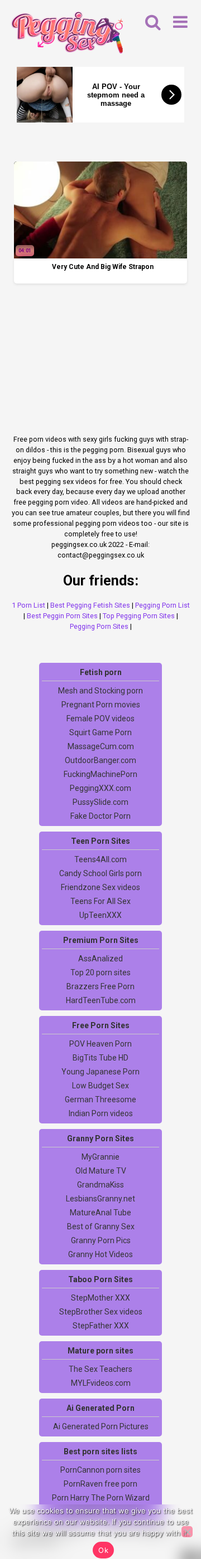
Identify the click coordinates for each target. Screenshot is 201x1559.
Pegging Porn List (162, 605)
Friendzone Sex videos (100, 887)
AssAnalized (100, 958)
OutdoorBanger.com (100, 760)
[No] (187, 1531)
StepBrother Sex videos (100, 1311)
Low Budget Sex (100, 1085)
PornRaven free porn (100, 1483)
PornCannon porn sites (100, 1469)
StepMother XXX (100, 1297)
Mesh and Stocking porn (100, 690)
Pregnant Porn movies (100, 704)
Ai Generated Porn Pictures (101, 1426)
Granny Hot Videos (100, 1254)
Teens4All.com (100, 859)
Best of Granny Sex (101, 1226)
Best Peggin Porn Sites (62, 616)
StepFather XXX (101, 1325)
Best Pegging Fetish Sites (90, 605)
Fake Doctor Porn (100, 816)
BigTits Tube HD (100, 1057)
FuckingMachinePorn (100, 774)
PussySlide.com (100, 802)
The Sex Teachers (100, 1369)
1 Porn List (28, 605)
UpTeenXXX (100, 915)
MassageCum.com (101, 746)
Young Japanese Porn (100, 1071)
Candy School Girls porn (100, 873)
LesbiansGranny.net (100, 1198)
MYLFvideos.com (101, 1383)
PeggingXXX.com (100, 788)
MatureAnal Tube (100, 1212)
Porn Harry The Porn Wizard (101, 1497)
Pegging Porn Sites (99, 626)
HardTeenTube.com (101, 1000)
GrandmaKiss (100, 1184)
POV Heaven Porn (100, 1043)
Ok (103, 1550)
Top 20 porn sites (100, 972)
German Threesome (100, 1099)
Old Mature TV (100, 1170)
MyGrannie (100, 1156)
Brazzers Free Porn (100, 986)
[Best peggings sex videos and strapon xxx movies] (67, 34)
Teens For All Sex (100, 901)
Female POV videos (100, 718)
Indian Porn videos (101, 1113)
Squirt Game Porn (100, 732)
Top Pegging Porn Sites (139, 616)
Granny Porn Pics (101, 1240)
